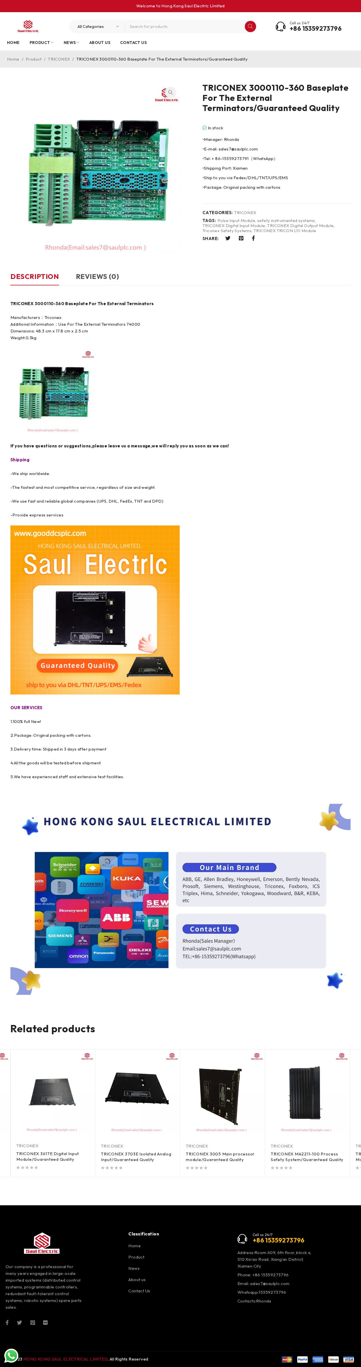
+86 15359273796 (316, 28)
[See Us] (32, 1322)
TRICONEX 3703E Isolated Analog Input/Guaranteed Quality (136, 1156)
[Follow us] (19, 1322)
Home (13, 59)
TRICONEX (59, 59)
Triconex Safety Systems (227, 230)
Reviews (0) (97, 276)
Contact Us (139, 1290)
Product (34, 59)
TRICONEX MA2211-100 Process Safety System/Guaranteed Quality (307, 1156)
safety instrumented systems (286, 220)
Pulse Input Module (236, 220)
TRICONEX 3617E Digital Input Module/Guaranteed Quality (47, 1156)
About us (137, 1279)
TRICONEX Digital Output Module (300, 225)
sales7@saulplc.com (270, 1283)
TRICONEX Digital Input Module (233, 225)
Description (34, 276)
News (134, 1268)
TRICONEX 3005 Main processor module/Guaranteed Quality (220, 1156)
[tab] (34, 279)
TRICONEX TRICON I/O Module (285, 230)
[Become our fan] (7, 1322)
